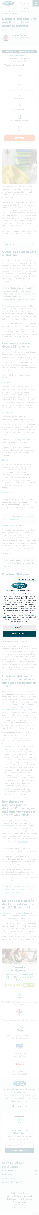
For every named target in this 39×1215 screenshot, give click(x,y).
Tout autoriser (19, 634)
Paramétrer (19, 627)
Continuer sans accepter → (27, 579)
